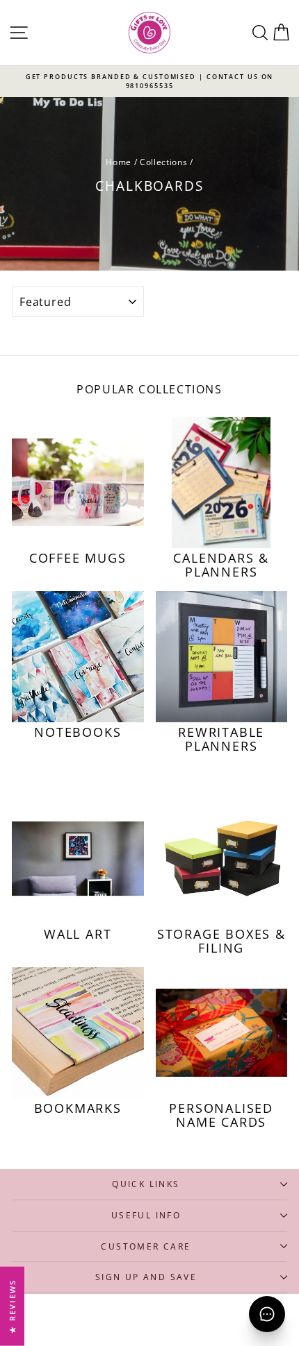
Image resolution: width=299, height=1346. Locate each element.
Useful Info (146, 1215)
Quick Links (145, 1184)
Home (118, 162)
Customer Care (146, 1246)
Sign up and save (146, 1277)
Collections (163, 162)
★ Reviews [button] (12, 1306)
